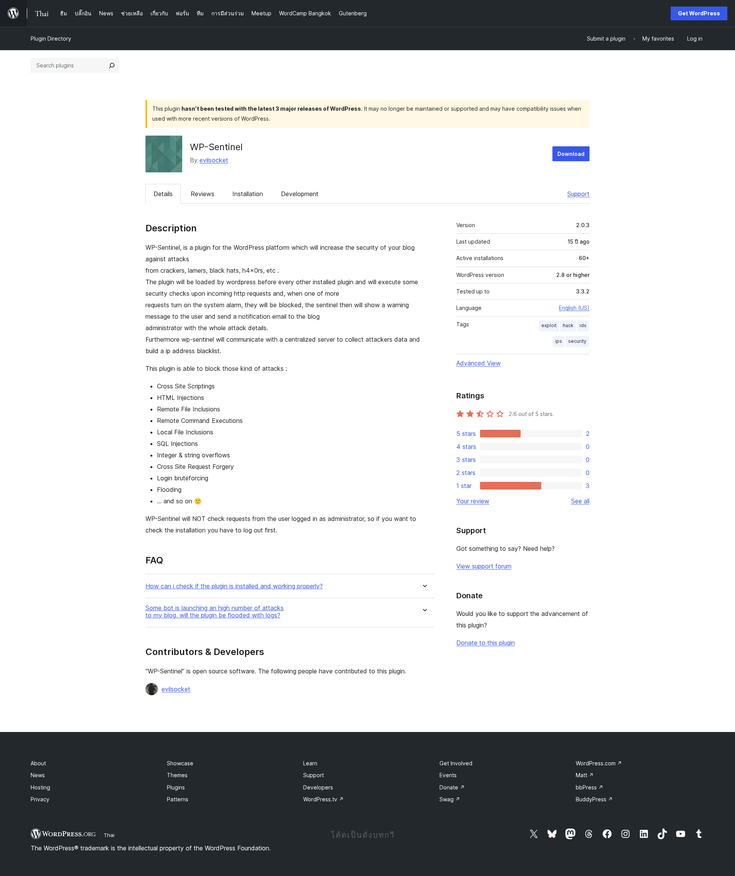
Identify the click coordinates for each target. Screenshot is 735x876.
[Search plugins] (111, 65)
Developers (318, 787)
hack (568, 325)
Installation (247, 194)
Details (163, 194)
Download (571, 154)
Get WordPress (699, 13)
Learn (310, 763)
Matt (585, 775)
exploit (549, 325)
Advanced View (478, 363)
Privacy (40, 799)
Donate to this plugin (485, 643)
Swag (449, 799)
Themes (177, 775)
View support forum (483, 566)
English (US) (574, 308)
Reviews (202, 194)
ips (558, 341)
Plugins (176, 787)
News (38, 775)
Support (578, 194)
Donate (452, 787)
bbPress (589, 787)
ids (583, 325)
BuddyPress (594, 799)
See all (580, 501)
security (577, 341)
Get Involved (455, 763)
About (38, 763)
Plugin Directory (51, 38)
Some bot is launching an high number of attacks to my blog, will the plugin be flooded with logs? (214, 611)
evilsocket (213, 160)
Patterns (177, 799)
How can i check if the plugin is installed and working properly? (234, 586)
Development (299, 194)
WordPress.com (599, 763)
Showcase (180, 763)
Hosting (40, 787)
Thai (109, 835)
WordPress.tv (323, 799)
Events (448, 775)
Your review (472, 501)
